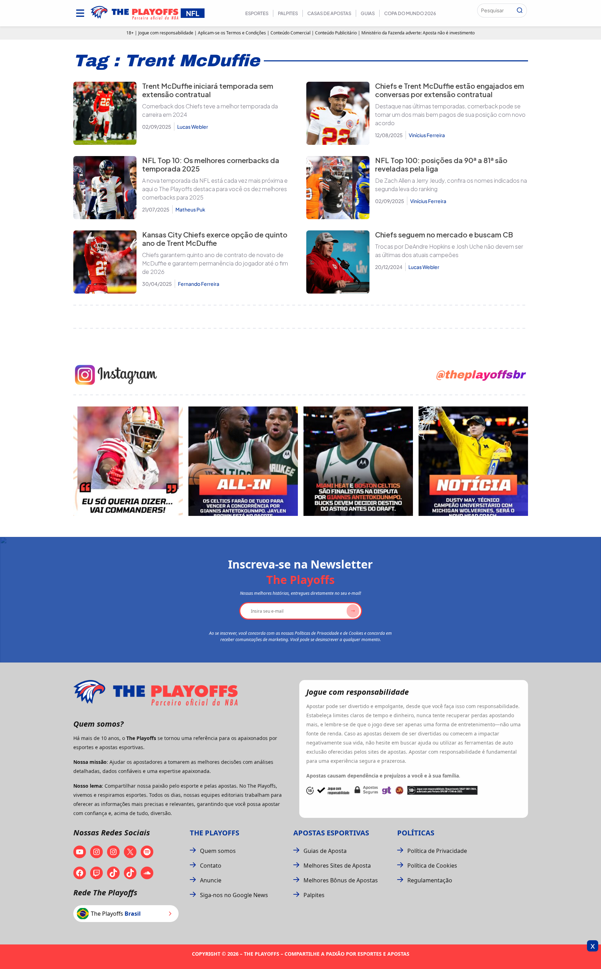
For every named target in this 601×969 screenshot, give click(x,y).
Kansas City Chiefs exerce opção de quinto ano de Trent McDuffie (214, 238)
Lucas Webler (192, 126)
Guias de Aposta (325, 851)
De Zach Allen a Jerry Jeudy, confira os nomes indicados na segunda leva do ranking (451, 185)
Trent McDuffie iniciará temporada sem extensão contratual (207, 90)
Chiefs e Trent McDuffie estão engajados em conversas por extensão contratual (449, 90)
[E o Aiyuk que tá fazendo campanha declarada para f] (128, 461)
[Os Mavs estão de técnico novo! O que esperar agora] (473, 461)
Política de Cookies (432, 865)
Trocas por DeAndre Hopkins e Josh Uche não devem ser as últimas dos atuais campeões (449, 250)
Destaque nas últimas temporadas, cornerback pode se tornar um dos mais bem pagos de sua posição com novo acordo (450, 114)
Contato (210, 865)
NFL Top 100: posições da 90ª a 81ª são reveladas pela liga (441, 164)
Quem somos (218, 851)
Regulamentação (429, 880)
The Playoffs (214, 832)
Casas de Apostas (329, 13)
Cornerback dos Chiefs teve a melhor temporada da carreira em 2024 (210, 110)
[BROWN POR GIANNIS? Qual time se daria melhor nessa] (243, 461)
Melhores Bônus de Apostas (340, 880)
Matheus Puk (190, 209)
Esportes (256, 13)
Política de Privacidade (437, 851)
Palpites (288, 13)
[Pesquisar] (520, 10)
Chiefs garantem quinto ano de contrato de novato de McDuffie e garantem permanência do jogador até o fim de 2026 (215, 263)
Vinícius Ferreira (427, 135)
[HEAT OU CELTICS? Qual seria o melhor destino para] (358, 461)
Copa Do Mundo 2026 (410, 13)
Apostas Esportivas (331, 832)
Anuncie (210, 880)
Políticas (415, 832)
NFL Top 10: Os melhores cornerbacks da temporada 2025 (210, 164)
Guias (368, 13)
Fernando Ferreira (198, 284)
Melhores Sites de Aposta (337, 865)
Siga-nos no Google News (234, 895)
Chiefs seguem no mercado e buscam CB (444, 234)
